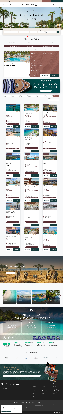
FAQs (43, 393)
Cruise (33, 396)
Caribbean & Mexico (35, 389)
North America (34, 392)
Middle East (34, 386)
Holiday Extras (44, 392)
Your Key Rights (55, 386)
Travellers (47, 30)
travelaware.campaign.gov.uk (39, 405)
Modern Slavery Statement (57, 387)
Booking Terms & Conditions (57, 384)
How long (39, 30)
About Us (43, 386)
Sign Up (21, 375)
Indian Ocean (34, 384)
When (31, 30)
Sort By (49, 98)
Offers (22, 4)
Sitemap (54, 393)
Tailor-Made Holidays (51, 4)
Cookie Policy (55, 392)
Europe (33, 387)
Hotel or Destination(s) (7, 30)
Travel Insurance (44, 390)
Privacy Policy (55, 389)
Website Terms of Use (56, 390)
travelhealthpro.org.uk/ (34, 406)
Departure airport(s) (22, 30)
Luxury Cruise (42, 4)
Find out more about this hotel (16, 74)
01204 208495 (5, 388)
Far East (33, 390)
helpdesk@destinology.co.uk (7, 389)
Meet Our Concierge (45, 387)
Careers (43, 389)
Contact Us (44, 384)
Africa (33, 393)
